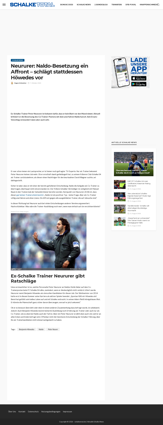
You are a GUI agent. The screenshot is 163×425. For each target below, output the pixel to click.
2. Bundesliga (101, 4)
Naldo (41, 329)
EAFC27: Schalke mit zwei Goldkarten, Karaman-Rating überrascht (139, 183)
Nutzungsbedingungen (50, 411)
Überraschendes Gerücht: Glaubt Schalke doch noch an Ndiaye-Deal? (133, 171)
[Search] (158, 4)
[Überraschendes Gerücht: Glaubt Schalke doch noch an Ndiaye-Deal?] (133, 164)
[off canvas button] (4, 4)
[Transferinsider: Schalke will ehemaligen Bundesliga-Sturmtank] (120, 209)
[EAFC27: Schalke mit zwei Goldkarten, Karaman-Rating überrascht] (120, 184)
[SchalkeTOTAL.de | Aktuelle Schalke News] (32, 5)
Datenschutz (33, 411)
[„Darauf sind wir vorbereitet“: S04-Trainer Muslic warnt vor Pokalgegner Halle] (120, 221)
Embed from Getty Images (20, 212)
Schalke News (84, 4)
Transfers (116, 4)
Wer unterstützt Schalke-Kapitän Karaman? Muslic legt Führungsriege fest (139, 195)
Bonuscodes (66, 4)
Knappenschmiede (149, 4)
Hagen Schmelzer (20, 83)
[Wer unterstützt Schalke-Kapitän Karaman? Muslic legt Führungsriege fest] (120, 196)
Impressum (67, 411)
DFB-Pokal (131, 4)
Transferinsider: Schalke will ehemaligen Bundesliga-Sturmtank (138, 208)
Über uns (12, 411)
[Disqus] (56, 363)
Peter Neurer (53, 329)
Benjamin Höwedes (26, 329)
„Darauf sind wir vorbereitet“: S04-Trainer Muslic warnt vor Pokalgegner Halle (139, 220)
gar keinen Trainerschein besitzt (29, 195)
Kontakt (21, 411)
